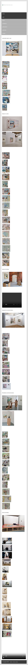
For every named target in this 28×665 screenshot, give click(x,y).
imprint (11, 661)
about (3, 20)
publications (4, 26)
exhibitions (4, 23)
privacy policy (15, 661)
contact (3, 33)
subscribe (4, 30)
